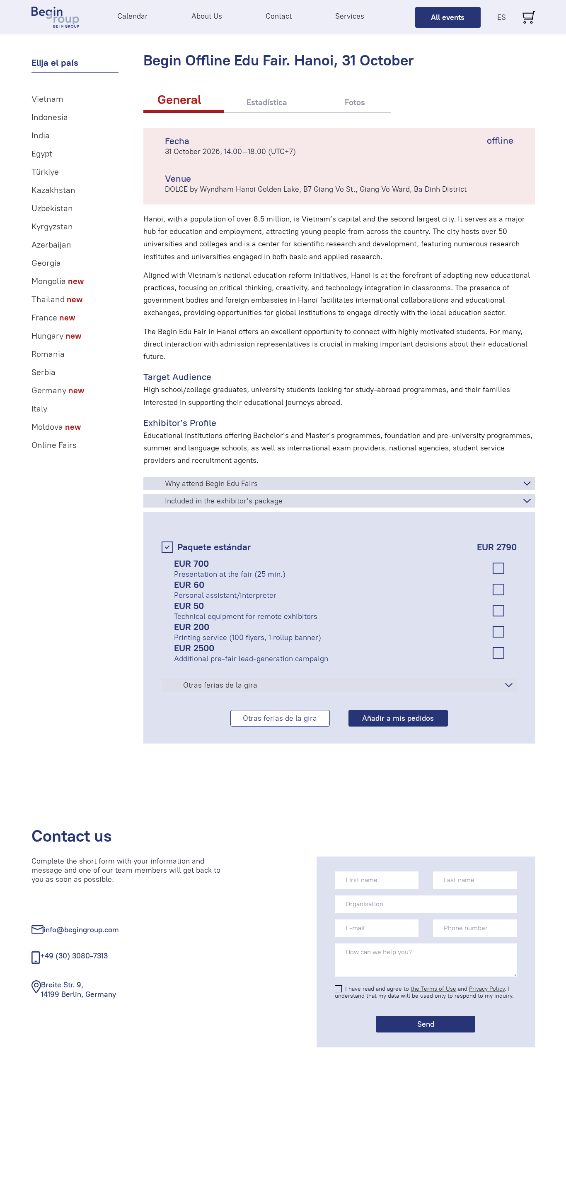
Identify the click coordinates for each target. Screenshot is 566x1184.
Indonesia (49, 117)
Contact (279, 16)
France (53, 317)
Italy (39, 409)
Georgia (46, 263)
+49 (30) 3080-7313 (74, 955)
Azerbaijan (51, 245)
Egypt (41, 154)
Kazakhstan (53, 190)
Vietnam (47, 99)
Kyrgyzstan (52, 226)
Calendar (132, 16)
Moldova (56, 427)
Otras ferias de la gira (280, 718)
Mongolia (57, 281)
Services (349, 16)
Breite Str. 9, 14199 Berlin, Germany (78, 989)
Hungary (56, 336)
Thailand (56, 299)
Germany (57, 390)
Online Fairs (54, 445)
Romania (48, 354)
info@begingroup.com (81, 929)
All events (447, 17)
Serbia (43, 372)
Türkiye (45, 172)
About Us (206, 16)
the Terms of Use (433, 988)
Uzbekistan (52, 208)
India (40, 135)
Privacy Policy (487, 988)
